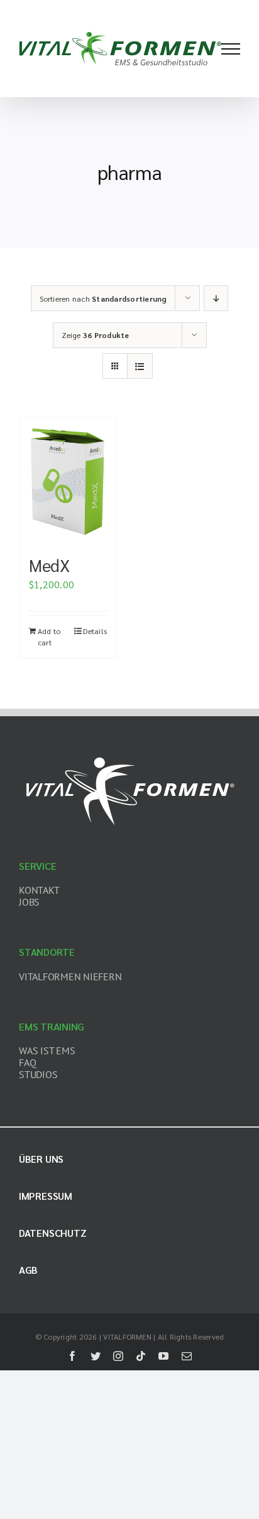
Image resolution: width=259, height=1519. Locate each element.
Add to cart (49, 636)
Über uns (41, 1158)
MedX (49, 565)
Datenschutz (52, 1232)
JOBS (29, 902)
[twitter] (96, 1356)
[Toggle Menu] (230, 49)
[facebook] (72, 1356)
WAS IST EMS (47, 1050)
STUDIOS (38, 1074)
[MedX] (67, 479)
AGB (28, 1269)
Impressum (45, 1195)
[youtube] (163, 1356)
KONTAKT (39, 890)
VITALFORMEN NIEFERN (70, 976)
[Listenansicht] (140, 366)
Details (95, 631)
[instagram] (118, 1356)
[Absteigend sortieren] (216, 298)
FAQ (27, 1062)
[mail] (187, 1356)
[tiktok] (141, 1356)
